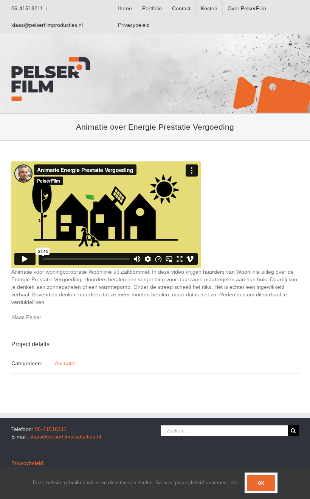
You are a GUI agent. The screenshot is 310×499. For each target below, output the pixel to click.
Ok (261, 483)
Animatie (65, 363)
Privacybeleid (27, 463)
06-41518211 (51, 429)
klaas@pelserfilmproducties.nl (47, 25)
